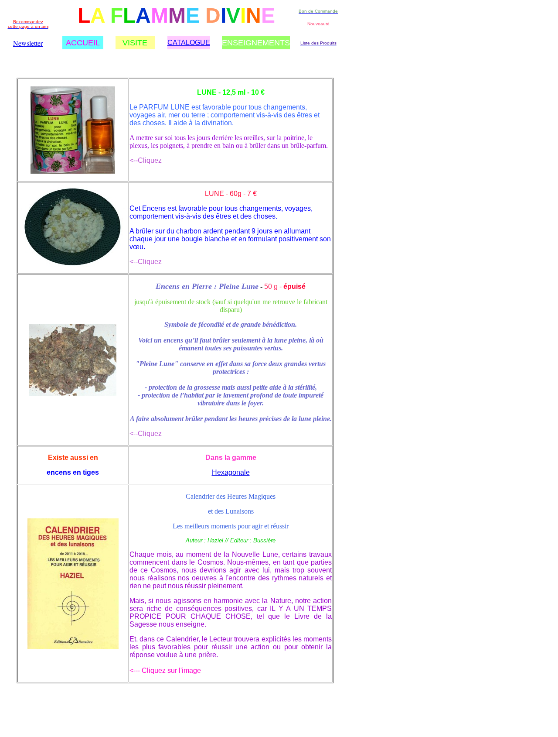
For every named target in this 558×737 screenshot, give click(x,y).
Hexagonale (231, 472)
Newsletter (28, 43)
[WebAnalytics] (34, 724)
